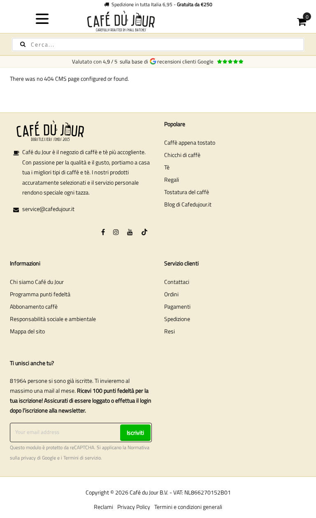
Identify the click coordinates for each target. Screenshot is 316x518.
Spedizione (177, 318)
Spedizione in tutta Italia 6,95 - (160, 4)
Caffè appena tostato (189, 142)
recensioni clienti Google (187, 61)
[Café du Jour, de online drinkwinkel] (158, 20)
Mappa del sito (27, 331)
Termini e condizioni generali (188, 506)
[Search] (23, 44)
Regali (171, 179)
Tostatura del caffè (186, 192)
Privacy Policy (133, 506)
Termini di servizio (82, 458)
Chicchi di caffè (182, 154)
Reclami (103, 506)
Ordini (171, 294)
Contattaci (176, 281)
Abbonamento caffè (34, 306)
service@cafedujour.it (48, 208)
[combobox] (158, 44)
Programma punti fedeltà (40, 294)
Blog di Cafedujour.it (187, 204)
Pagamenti (177, 306)
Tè (167, 167)
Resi (169, 331)
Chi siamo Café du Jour (37, 281)
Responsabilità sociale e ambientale (53, 318)
